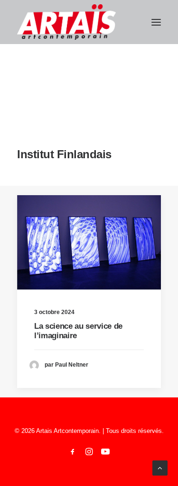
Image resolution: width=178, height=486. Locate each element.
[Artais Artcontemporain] (66, 22)
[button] (156, 22)
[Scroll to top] (160, 467)
